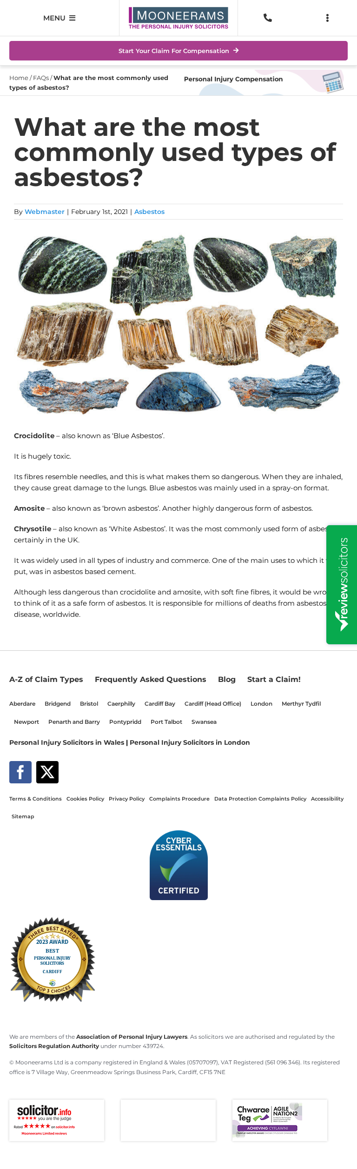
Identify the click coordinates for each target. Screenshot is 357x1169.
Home (18, 77)
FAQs (41, 77)
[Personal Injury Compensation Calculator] (263, 73)
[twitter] (47, 772)
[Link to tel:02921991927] (268, 17)
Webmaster (45, 211)
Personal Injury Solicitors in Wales (66, 742)
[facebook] (20, 772)
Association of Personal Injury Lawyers (131, 1037)
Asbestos (149, 211)
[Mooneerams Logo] (178, 10)
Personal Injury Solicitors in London (190, 742)
